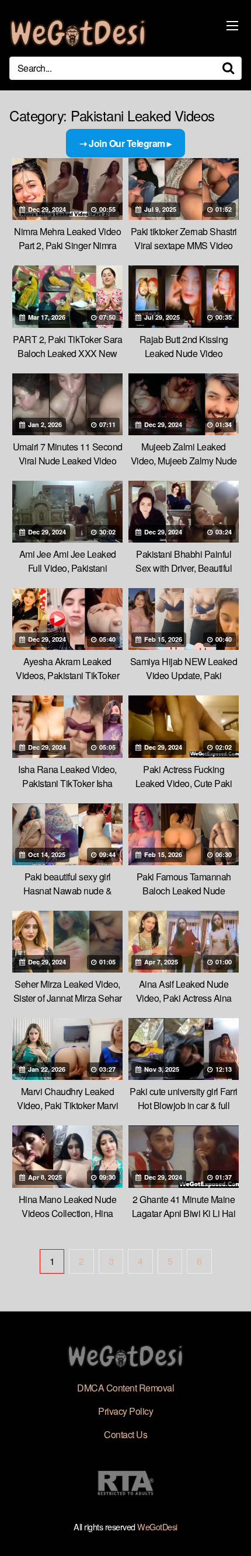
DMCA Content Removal (125, 1387)
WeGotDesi (157, 1526)
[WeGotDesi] (78, 33)
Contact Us (125, 1434)
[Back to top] (230, 1530)
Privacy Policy (125, 1411)
